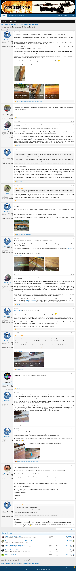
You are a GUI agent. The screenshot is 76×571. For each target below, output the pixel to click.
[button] (15, 15)
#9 (73, 308)
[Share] (72, 32)
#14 (73, 465)
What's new (11, 15)
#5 (73, 185)
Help (72, 567)
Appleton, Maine (9, 198)
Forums (4, 15)
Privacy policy (67, 567)
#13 (73, 428)
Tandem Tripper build (11, 550)
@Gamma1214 (18, 310)
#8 (73, 274)
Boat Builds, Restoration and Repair (24, 537)
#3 (73, 121)
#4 (73, 149)
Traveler (7, 551)
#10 (73, 332)
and (22, 200)
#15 (73, 502)
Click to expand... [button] (44, 164)
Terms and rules (59, 567)
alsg (6, 546)
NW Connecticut (9, 389)
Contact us (52, 567)
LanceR (70, 555)
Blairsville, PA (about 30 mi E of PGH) (7, 136)
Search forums (10, 18)
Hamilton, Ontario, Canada (7, 46)
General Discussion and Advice (21, 556)
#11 (73, 373)
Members (19, 15)
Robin (6, 542)
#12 (73, 392)
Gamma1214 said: (19, 152)
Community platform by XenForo (38, 569)
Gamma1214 (8, 537)
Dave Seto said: (18, 188)
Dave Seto (4, 29)
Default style (5, 567)
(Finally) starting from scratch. (14, 536)
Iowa (12, 478)
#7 (73, 238)
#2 (73, 105)
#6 (73, 204)
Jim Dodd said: (18, 505)
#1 (73, 31)
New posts (3, 18)
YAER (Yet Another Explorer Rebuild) (15, 545)
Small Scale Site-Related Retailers (21, 542)
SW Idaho (11, 118)
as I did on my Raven (30, 300)
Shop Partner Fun (10, 554)
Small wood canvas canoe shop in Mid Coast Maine (20, 541)
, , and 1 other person (29, 101)
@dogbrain (69, 248)
